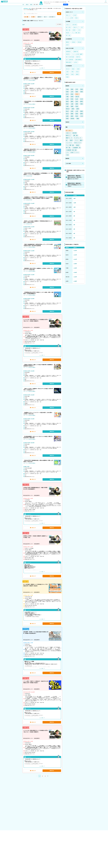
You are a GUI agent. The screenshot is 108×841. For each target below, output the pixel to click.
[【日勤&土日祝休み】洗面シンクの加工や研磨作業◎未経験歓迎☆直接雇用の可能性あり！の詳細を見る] (42, 374)
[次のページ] (48, 776)
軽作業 (74, 30)
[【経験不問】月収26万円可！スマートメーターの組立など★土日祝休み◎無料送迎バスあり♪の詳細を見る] (42, 159)
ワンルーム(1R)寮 (69, 18)
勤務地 (26, 16)
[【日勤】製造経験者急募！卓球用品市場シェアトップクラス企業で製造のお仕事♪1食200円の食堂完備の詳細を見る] (42, 254)
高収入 (76, 18)
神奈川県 (67, 69)
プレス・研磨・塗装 (76, 32)
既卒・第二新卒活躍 (70, 56)
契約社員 (79, 42)
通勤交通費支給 (78, 59)
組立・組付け (68, 27)
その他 (79, 30)
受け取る (65, 4)
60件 (74, 198)
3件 (74, 211)
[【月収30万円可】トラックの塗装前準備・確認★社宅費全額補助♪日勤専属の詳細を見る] (42, 111)
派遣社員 (73, 42)
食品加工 (67, 32)
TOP (23, 4)
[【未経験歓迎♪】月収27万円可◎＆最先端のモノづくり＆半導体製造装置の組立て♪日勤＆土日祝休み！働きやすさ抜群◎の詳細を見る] (42, 206)
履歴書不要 (76, 51)
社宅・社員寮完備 (69, 59)
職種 (32, 16)
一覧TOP (27, 4)
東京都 (78, 69)
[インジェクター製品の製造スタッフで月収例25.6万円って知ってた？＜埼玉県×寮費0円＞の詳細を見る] (42, 51)
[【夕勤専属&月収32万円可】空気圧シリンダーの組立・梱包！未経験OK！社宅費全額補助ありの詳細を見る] (42, 302)
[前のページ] (37, 776)
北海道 (72, 74)
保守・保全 (68, 35)
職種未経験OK (69, 62)
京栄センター (68, 15)
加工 (82, 27)
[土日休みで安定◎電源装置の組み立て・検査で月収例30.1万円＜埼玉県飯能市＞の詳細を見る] (42, 506)
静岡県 (77, 74)
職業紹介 (67, 42)
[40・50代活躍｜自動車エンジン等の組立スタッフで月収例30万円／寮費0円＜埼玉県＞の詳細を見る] (42, 602)
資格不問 (78, 56)
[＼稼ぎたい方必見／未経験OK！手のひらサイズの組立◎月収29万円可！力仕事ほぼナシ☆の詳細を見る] (42, 398)
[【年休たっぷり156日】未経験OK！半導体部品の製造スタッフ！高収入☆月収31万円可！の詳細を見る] (42, 230)
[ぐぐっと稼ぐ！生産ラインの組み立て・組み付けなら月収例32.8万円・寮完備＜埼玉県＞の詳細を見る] (42, 700)
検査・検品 (68, 30)
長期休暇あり (68, 51)
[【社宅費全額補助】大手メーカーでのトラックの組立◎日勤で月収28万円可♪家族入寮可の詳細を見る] (42, 446)
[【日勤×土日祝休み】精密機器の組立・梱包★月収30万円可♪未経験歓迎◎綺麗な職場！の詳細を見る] (42, 135)
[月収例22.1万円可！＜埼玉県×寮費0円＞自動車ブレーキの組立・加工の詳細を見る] (42, 554)
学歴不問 (67, 54)
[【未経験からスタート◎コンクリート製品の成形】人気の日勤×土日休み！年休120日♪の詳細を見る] (42, 422)
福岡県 (67, 74)
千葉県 (72, 71)
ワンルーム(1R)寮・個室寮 (77, 54)
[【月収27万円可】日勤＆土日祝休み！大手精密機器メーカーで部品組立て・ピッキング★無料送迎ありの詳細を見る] (42, 183)
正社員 (67, 44)
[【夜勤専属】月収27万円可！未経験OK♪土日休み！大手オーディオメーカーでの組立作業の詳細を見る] (42, 278)
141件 (75, 202)
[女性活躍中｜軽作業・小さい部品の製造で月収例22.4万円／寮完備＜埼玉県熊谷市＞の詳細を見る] (42, 651)
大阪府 (67, 71)
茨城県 (67, 77)
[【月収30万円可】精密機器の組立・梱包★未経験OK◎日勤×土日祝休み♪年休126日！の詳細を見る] (42, 470)
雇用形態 (39, 16)
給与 (45, 16)
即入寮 (75, 15)
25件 (74, 207)
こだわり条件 (51, 16)
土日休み (75, 62)
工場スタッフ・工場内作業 (71, 24)
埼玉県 (31, 4)
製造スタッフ (76, 27)
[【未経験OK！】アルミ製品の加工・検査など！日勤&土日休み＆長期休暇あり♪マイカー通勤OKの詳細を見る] (42, 87)
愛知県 (73, 69)
